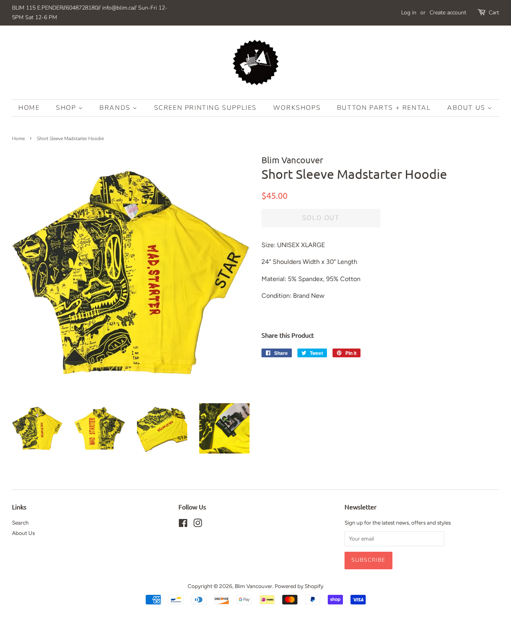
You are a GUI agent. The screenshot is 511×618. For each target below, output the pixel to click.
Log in (408, 12)
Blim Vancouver (253, 586)
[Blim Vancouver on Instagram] (197, 524)
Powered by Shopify (299, 586)
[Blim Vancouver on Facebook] (183, 524)
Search (20, 522)
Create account (448, 12)
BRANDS (116, 107)
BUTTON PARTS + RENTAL (384, 107)
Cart (494, 12)
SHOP (67, 107)
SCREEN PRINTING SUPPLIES (205, 107)
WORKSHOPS (297, 107)
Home (29, 107)
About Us (467, 107)
